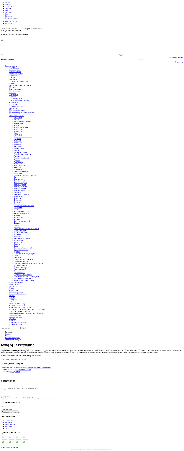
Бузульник (17, 139)
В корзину (179, 62)
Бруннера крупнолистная (23, 137)
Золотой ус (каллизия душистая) (25, 175)
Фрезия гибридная (20, 265)
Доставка (8, 12)
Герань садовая (19, 148)
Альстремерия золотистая (23, 121)
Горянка (16, 156)
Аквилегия (18, 118)
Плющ (16, 246)
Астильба (17, 125)
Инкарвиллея (18, 179)
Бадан (16, 133)
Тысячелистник (19, 273)
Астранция (18, 129)
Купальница (18, 208)
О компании (9, 6)
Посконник (18, 242)
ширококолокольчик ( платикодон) (26, 277)
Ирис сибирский (20, 188)
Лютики (17, 223)
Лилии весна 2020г (8, 369)
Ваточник (17, 141)
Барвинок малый (20, 269)
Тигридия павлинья (21, 261)
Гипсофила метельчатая (22, 154)
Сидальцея (17, 257)
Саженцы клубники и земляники (13, 367)
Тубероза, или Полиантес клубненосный (28, 263)
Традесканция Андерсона (23, 275)
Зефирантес (18, 169)
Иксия (16, 177)
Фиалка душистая (20, 267)
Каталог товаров (11, 66)
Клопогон (17, 192)
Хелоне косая (18, 271)
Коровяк (17, 202)
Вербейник (18, 142)
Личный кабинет (11, 21)
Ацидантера (18, 131)
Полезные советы (11, 18)
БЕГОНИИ (18, 135)
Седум (16, 255)
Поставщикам (10, 424)
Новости (8, 10)
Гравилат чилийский (21, 158)
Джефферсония (19, 165)
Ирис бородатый (20, 185)
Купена (16, 210)
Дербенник (18, 164)
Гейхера (16, 150)
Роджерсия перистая (21, 250)
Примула (17, 244)
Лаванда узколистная (21, 211)
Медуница (17, 227)
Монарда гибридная (21, 232)
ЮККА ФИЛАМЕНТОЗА (23, 278)
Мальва (16, 225)
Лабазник (17, 215)
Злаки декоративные (21, 171)
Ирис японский (19, 190)
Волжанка (17, 146)
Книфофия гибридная (21, 194)
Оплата (7, 14)
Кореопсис (17, 200)
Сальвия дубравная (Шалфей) (24, 254)
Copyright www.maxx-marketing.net (13, 359)
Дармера (17, 160)
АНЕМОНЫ (18, 123)
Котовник (17, 198)
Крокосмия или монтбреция (24, 206)
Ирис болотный (19, 181)
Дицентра (17, 167)
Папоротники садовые (22, 238)
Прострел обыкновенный (23, 248)
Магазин (8, 4)
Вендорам (8, 422)
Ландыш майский (20, 217)
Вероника (17, 144)
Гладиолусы (5, 372)
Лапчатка (17, 219)
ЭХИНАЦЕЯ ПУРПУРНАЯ (24, 280)
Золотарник (18, 173)
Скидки (8, 8)
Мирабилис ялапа (20, 231)
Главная (8, 3)
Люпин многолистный (22, 221)
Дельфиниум (18, 162)
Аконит (16, 120)
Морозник (17, 234)
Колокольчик (18, 196)
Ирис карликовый (20, 187)
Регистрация (9, 23)
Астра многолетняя (21, 127)
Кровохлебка (18, 204)
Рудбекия (17, 252)
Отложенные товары (175, 57)
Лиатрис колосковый (21, 213)
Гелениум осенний (20, 152)
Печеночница (19, 240)
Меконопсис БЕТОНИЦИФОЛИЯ (26, 229)
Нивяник (17, 236)
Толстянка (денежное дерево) (24, 259)
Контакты (8, 16)
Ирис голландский (20, 183)
